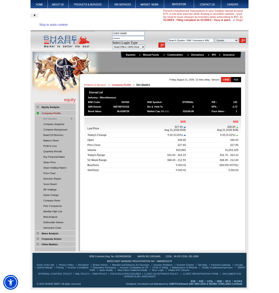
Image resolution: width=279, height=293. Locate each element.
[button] (10, 282)
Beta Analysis (50, 217)
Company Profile (51, 113)
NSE (236, 79)
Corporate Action (51, 239)
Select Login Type (125, 43)
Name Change (51, 195)
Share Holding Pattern (54, 167)
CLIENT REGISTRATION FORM (201, 273)
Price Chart (49, 173)
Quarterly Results (52, 151)
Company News (51, 200)
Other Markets (50, 244)
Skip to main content (53, 24)
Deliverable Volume (53, 222)
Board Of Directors (53, 135)
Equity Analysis (51, 107)
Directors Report (52, 178)
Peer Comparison (52, 206)
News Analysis (50, 233)
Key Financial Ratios (54, 157)
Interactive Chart (52, 227)
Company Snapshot (53, 124)
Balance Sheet (51, 140)
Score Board (50, 184)
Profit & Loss (50, 146)
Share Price (49, 162)
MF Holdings (50, 189)
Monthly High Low (52, 211)
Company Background (55, 129)
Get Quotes (50, 118)
